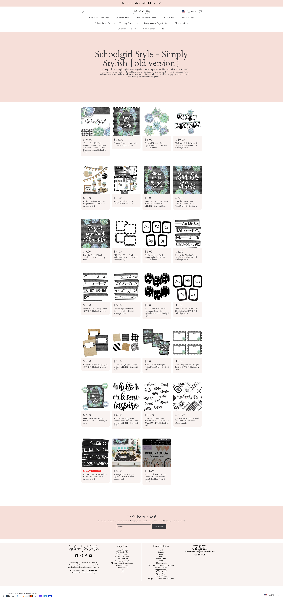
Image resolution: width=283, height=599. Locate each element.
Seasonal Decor (122, 559)
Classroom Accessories (127, 28)
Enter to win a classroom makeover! (160, 565)
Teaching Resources (128, 23)
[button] (192, 11)
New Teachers (149, 28)
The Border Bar (167, 17)
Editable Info (161, 559)
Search (160, 550)
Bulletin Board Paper (104, 23)
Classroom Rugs (122, 565)
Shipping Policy (161, 570)
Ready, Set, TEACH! (122, 561)
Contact (161, 552)
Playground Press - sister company (161, 578)
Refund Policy (161, 572)
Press (161, 557)
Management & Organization (155, 23)
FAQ (161, 561)
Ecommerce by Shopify (29, 593)
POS (18, 593)
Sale (122, 572)
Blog (122, 570)
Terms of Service (161, 576)
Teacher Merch (122, 568)
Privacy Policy (161, 574)
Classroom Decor (123, 17)
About (161, 554)
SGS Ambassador (161, 563)
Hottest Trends (122, 550)
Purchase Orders (161, 568)
